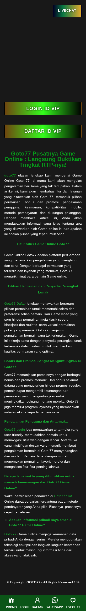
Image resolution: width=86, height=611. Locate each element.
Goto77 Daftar (15, 303)
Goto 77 (10, 534)
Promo (11, 607)
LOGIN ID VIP (43, 108)
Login (24, 607)
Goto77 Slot (63, 496)
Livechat (73, 607)
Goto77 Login (14, 429)
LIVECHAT (67, 10)
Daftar (37, 607)
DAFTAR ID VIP (43, 131)
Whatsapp (55, 607)
